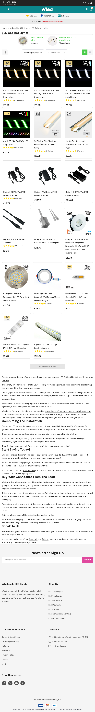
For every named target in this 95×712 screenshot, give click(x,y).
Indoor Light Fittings (57, 618)
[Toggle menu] (5, 9)
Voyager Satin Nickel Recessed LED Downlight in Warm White (33, 392)
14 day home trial (73, 485)
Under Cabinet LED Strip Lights (67, 38)
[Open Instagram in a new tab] (10, 683)
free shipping (29, 470)
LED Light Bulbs (55, 600)
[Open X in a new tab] (23, 683)
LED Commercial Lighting (59, 613)
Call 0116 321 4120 (60, 641)
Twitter (45, 539)
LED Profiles (53, 609)
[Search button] (9, 9)
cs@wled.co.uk (59, 646)
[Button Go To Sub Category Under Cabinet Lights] (23, 41)
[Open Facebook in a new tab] (4, 683)
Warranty (6, 650)
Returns (5, 646)
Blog (4, 663)
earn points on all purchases (52, 462)
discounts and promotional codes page (24, 455)
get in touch (20, 531)
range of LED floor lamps (80, 429)
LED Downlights (55, 605)
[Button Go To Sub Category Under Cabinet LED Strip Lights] (52, 41)
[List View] (90, 52)
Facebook (33, 539)
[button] (16, 100)
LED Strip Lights (55, 591)
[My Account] (87, 9)
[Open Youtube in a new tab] (16, 683)
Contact (6, 659)
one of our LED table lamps (72, 438)
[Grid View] (84, 52)
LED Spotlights (55, 596)
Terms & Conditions (11, 637)
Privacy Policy (8, 655)
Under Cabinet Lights (36, 38)
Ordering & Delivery (10, 641)
